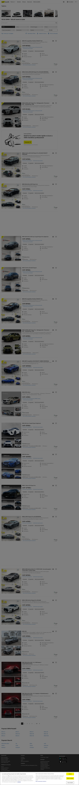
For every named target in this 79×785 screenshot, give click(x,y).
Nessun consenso (70, 778)
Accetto (70, 773)
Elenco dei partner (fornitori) (41, 781)
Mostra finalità (70, 782)
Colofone (19, 781)
